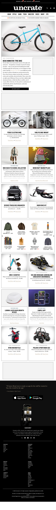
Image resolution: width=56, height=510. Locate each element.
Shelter (31, 14)
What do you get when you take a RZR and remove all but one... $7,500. (41, 350)
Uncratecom (19, 1)
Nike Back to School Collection (14, 168)
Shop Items (18, 140)
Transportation (10, 58)
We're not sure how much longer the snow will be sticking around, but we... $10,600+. (41, 279)
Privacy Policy (30, 478)
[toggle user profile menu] (51, 8)
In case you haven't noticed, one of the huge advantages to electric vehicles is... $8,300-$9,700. (14, 136)
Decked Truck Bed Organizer (14, 205)
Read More (10, 140)
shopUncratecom (29, 1)
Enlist (4, 477)
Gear (9, 14)
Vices (37, 14)
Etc (47, 14)
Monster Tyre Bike (15, 70)
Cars (20, 14)
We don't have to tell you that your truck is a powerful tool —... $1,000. (14, 207)
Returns (5, 467)
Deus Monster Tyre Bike (12, 60)
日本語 (29, 466)
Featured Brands (30, 452)
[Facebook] (28, 437)
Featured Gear (14, 165)
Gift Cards (29, 457)
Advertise (5, 475)
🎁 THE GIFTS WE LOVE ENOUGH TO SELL (16, 18)
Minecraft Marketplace (41, 168)
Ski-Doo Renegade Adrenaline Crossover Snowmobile (41, 276)
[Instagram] (31, 437)
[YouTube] (24, 437)
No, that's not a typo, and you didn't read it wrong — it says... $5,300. (14, 350)
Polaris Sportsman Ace (41, 348)
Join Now (41, 323)
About (4, 474)
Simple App (42, 310)
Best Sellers (30, 450)
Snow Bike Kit (42, 205)
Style (14, 14)
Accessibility (31, 480)
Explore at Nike (14, 180)
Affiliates (5, 476)
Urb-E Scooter (14, 275)
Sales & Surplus (30, 455)
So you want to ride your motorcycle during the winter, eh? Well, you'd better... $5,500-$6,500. (41, 207)
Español (30, 462)
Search (47, 8)
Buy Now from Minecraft (41, 180)
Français (30, 464)
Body (42, 14)
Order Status (5, 463)
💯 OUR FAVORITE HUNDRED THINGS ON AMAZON (38, 18)
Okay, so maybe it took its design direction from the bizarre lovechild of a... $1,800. (14, 277)
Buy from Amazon (14, 323)
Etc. (4, 451)
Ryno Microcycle (14, 348)
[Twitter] (21, 437)
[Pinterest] (34, 437)
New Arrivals (30, 447)
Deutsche (30, 465)
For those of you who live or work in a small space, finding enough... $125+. (41, 135)
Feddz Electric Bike (14, 132)
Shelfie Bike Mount (42, 132)
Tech (25, 14)
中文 (29, 467)
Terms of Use (29, 476)
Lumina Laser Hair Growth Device (14, 311)
